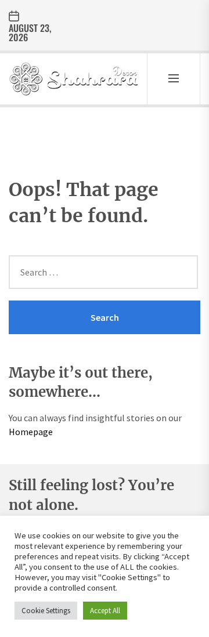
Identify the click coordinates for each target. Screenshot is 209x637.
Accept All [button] (105, 611)
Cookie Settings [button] (45, 611)
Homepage (31, 431)
